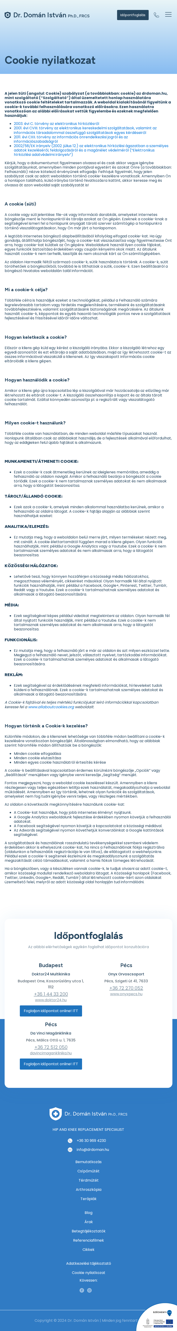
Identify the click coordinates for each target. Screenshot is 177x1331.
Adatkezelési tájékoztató (88, 1263)
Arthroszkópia (88, 1189)
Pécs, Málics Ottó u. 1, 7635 (51, 1040)
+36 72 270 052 (126, 988)
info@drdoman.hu (93, 1149)
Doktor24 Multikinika (51, 974)
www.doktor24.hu (51, 1000)
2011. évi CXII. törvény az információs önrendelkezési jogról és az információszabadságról (71, 139)
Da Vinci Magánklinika (50, 1033)
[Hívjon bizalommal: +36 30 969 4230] (156, 15)
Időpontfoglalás (132, 15)
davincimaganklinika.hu (51, 1053)
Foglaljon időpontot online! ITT (51, 1010)
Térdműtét (89, 1180)
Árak (88, 1222)
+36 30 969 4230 (91, 1140)
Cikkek (88, 1249)
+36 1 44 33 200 (51, 994)
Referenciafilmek (88, 1240)
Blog (88, 1212)
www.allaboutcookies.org (51, 707)
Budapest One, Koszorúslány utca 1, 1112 (51, 984)
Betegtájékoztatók (89, 1231)
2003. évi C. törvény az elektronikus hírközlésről (56, 123)
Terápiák (88, 1198)
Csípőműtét (88, 1171)
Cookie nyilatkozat (88, 1272)
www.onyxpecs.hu (126, 994)
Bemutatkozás (88, 1162)
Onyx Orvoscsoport (126, 974)
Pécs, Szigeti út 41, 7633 (126, 981)
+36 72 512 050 (51, 1047)
